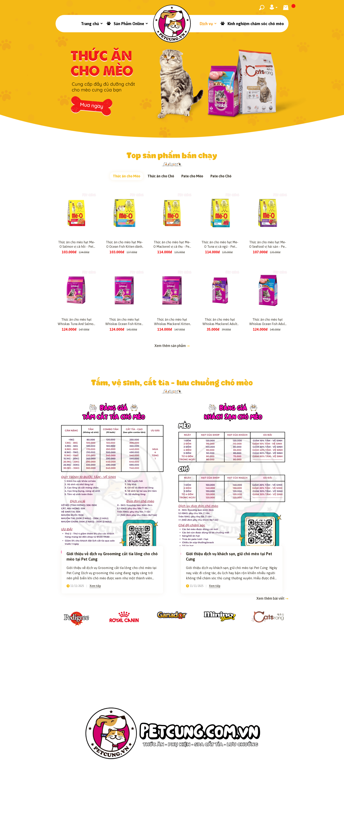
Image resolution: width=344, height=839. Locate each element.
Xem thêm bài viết (270, 598)
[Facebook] (156, 819)
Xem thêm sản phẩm (170, 346)
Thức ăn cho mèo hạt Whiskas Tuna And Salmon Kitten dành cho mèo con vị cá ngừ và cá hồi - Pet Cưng (76, 322)
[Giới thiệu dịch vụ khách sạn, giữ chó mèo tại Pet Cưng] (231, 479)
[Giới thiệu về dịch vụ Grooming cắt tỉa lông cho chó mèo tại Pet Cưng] (112, 479)
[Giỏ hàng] (285, 7)
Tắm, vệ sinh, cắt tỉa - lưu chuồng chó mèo (172, 382)
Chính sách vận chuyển (154, 804)
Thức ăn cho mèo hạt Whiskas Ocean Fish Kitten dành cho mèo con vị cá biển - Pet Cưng (124, 322)
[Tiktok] (177, 819)
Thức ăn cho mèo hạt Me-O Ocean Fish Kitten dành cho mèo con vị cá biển (124, 244)
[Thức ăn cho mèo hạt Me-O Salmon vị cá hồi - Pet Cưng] (76, 213)
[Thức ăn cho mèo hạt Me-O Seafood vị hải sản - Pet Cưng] (267, 213)
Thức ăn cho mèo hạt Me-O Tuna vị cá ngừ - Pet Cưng (219, 244)
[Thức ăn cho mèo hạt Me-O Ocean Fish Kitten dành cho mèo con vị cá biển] (124, 213)
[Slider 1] (172, 69)
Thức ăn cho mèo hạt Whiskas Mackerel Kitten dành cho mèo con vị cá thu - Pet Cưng (172, 322)
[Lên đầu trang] (331, 830)
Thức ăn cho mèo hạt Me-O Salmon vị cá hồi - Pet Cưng (76, 244)
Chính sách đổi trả (198, 804)
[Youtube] (188, 819)
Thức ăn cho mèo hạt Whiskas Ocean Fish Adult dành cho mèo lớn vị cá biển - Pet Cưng (267, 322)
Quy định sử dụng (239, 804)
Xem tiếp (95, 585)
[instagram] (167, 819)
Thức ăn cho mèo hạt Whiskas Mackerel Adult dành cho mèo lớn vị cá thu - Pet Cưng (219, 322)
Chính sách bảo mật (107, 804)
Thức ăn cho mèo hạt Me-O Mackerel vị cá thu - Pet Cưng (172, 244)
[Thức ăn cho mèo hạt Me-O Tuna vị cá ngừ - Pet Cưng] (220, 213)
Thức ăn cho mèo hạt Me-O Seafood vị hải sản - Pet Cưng (267, 244)
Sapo (212, 833)
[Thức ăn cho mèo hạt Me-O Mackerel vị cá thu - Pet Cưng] (172, 213)
